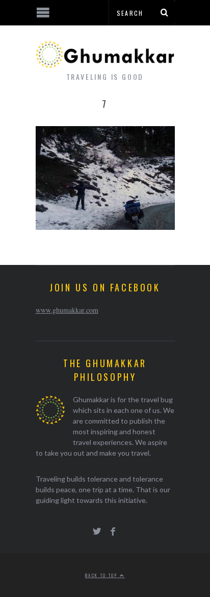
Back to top (102, 575)
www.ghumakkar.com (67, 310)
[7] (105, 226)
